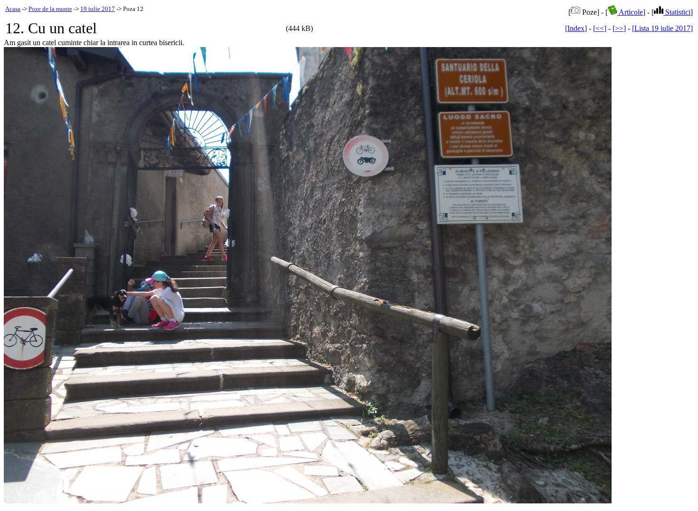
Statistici (676, 12)
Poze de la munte (50, 8)
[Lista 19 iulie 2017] (662, 28)
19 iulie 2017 (97, 8)
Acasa (12, 8)
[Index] (576, 28)
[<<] (599, 28)
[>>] (619, 28)
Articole (630, 12)
